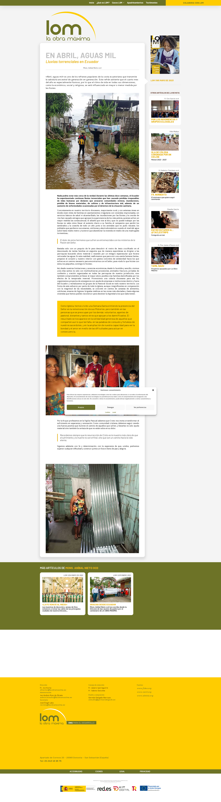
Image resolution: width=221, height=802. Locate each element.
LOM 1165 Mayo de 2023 (162, 80)
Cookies (107, 412)
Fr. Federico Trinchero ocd (169, 170)
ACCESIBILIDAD (76, 771)
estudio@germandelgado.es (101, 699)
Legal (114, 412)
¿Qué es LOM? (103, 3)
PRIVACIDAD (145, 771)
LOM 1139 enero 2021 (122, 575)
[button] (153, 390)
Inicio (91, 3)
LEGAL (122, 771)
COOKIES (99, 771)
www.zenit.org (144, 692)
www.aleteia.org (145, 695)
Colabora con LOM (193, 3)
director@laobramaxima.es (53, 689)
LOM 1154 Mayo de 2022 (73, 575)
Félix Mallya (174, 131)
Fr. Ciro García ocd (171, 99)
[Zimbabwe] (92, 189)
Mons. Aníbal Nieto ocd (92, 68)
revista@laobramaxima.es (52, 704)
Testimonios (151, 3)
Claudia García (173, 209)
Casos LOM (117, 3)
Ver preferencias (140, 407)
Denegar (110, 407)
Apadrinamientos (135, 3)
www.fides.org (144, 688)
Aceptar (81, 407)
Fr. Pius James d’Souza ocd (168, 245)
